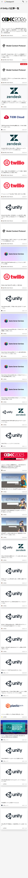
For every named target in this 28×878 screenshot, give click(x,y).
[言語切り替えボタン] (23, 1)
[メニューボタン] (2, 1)
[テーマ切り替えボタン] (26, 2)
